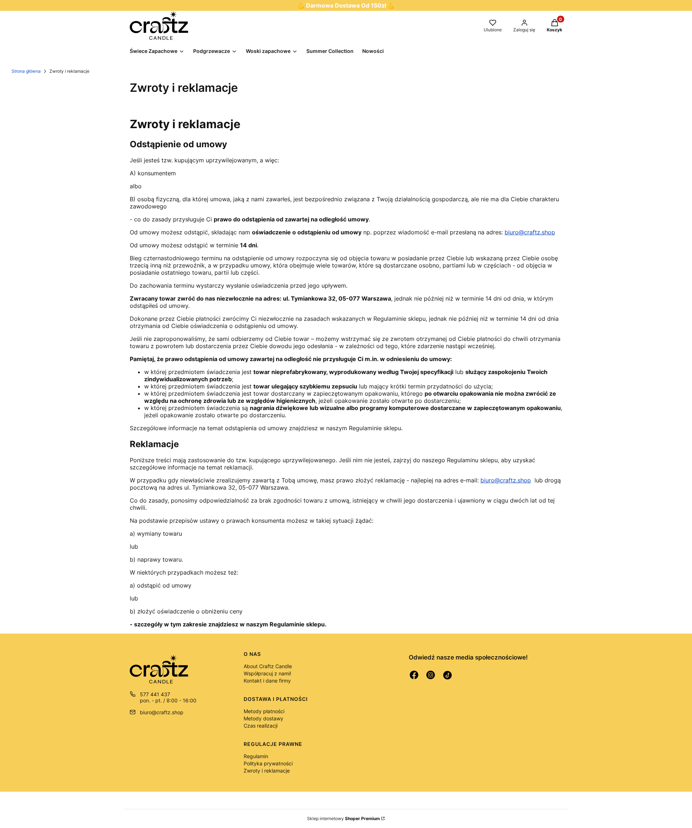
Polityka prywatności (268, 763)
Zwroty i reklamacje (267, 771)
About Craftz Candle (268, 666)
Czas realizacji (261, 726)
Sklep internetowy (343, 818)
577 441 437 (155, 694)
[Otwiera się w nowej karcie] (414, 675)
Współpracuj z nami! (267, 673)
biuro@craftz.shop (530, 232)
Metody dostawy (263, 718)
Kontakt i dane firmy (267, 681)
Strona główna (26, 71)
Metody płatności (264, 711)
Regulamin (256, 756)
